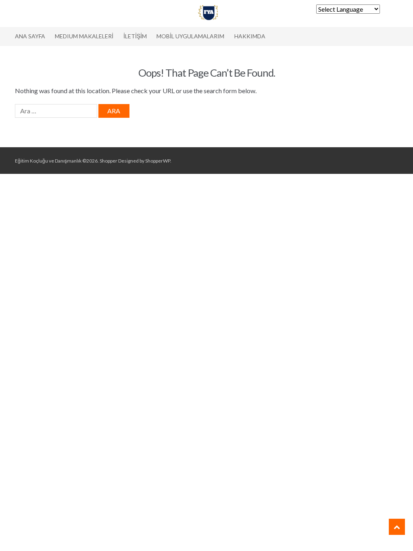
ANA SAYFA (30, 36)
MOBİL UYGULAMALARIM (190, 36)
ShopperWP (157, 161)
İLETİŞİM (135, 36)
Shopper (108, 161)
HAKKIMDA (249, 36)
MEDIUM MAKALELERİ (84, 36)
